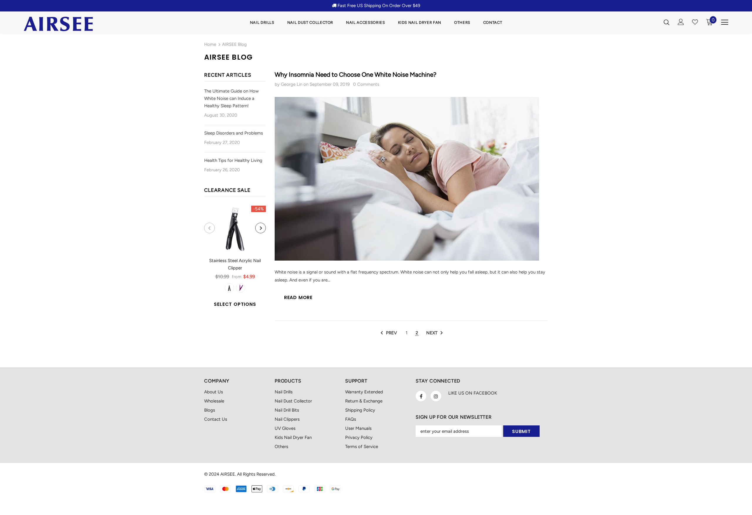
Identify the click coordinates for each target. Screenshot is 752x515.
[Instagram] (436, 396)
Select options (235, 304)
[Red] (240, 287)
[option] (235, 258)
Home (210, 44)
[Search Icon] (666, 22)
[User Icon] (681, 22)
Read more (298, 297)
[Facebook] (421, 396)
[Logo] (58, 24)
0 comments (366, 84)
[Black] (229, 287)
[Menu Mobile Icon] (724, 22)
